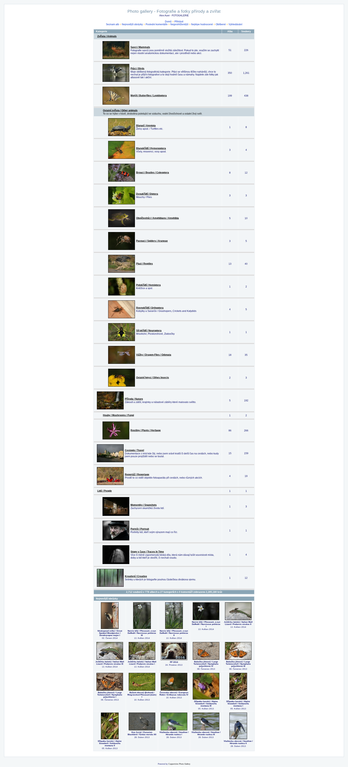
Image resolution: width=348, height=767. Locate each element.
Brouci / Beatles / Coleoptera (152, 172)
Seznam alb (112, 24)
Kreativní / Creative (136, 576)
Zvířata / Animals (107, 36)
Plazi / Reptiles (144, 263)
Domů (168, 21)
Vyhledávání (235, 24)
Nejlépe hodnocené (202, 24)
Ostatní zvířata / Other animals (120, 110)
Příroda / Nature (134, 399)
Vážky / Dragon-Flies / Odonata (153, 354)
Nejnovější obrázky (132, 24)
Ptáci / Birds (137, 68)
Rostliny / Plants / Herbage (145, 430)
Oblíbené (221, 24)
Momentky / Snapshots (143, 505)
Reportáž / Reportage (137, 474)
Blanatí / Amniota (146, 125)
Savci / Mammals (140, 47)
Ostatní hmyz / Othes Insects (152, 377)
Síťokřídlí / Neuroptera (149, 330)
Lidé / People (104, 490)
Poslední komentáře (157, 24)
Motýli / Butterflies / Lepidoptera (148, 95)
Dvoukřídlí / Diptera (147, 194)
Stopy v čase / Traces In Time (147, 551)
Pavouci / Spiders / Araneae (152, 240)
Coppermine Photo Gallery (179, 764)
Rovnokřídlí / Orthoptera (150, 307)
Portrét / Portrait (139, 529)
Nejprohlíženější (179, 24)
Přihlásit (178, 21)
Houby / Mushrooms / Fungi (118, 415)
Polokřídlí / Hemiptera (148, 285)
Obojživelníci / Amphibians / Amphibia (157, 218)
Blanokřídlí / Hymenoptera (151, 148)
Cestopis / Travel (134, 450)
